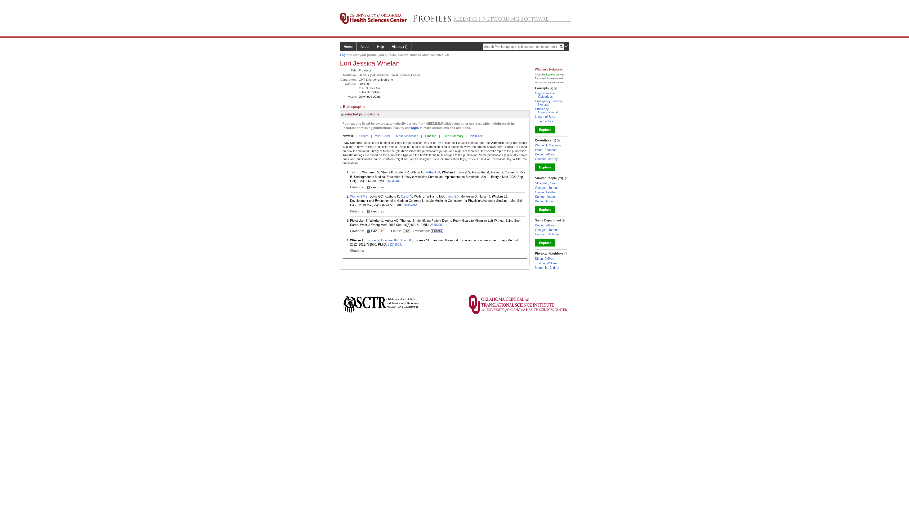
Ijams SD (452, 196)
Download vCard (370, 96)
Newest (348, 136)
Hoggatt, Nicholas (547, 234)
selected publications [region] (361, 114)
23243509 (394, 244)
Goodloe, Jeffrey (546, 159)
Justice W (372, 240)
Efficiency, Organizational (546, 110)
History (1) (399, 46)
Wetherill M (432, 172)
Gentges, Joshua (546, 187)
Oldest (363, 136)
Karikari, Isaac (545, 196)
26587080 (436, 225)
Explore (545, 130)
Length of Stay (545, 117)
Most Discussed (407, 136)
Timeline (430, 136)
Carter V (406, 196)
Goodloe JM (389, 240)
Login (344, 55)
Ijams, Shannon (546, 150)
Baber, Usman (544, 201)
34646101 (394, 181)
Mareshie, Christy (547, 267)
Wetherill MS (359, 196)
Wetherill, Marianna (548, 145)
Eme (406, 231)
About (365, 46)
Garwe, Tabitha (545, 192)
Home (348, 46)
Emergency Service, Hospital (549, 102)
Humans (437, 230)
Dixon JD (406, 240)
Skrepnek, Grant (546, 183)
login (415, 128)
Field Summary (453, 136)
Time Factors (544, 121)
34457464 (410, 205)
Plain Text (477, 136)
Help (380, 46)
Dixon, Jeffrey (544, 154)
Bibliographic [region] (354, 107)
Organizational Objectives (545, 95)
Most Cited (382, 136)
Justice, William (546, 263)
